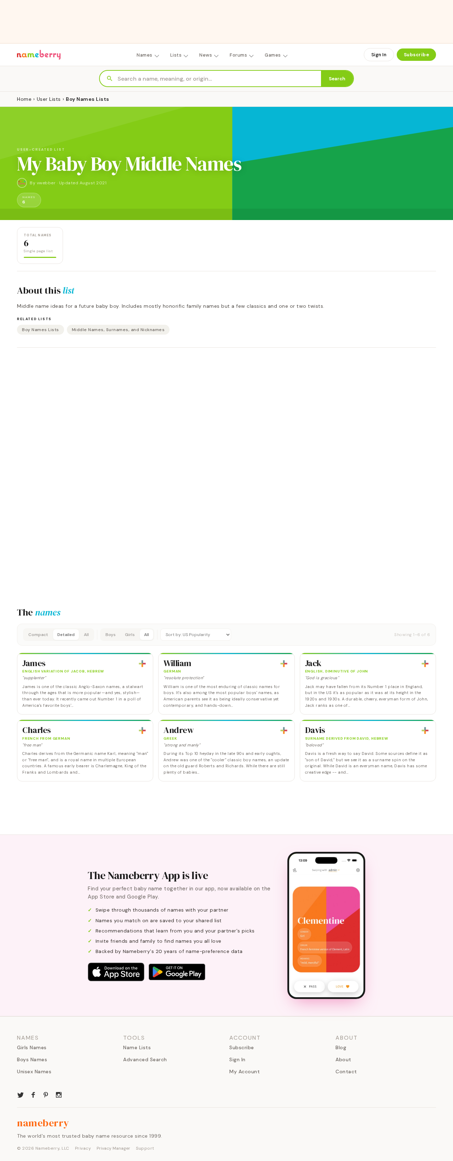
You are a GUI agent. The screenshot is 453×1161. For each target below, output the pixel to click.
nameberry (43, 1123)
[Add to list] (142, 663)
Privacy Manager (113, 1148)
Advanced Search (145, 1059)
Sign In (378, 55)
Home (24, 99)
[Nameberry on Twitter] (20, 1094)
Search (337, 79)
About (343, 1059)
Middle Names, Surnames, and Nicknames (118, 330)
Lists (176, 55)
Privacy (83, 1148)
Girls (130, 634)
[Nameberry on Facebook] (33, 1094)
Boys (110, 634)
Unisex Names (34, 1071)
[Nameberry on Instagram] (58, 1094)
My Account (244, 1071)
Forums (238, 55)
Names (145, 55)
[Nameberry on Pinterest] (46, 1094)
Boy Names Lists (40, 330)
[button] (226, 635)
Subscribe (416, 55)
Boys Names (32, 1059)
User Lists (49, 99)
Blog (341, 1047)
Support (145, 1148)
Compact (38, 634)
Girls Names (32, 1047)
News (205, 55)
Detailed (66, 634)
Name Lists (137, 1047)
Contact (346, 1071)
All (86, 634)
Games (273, 55)
